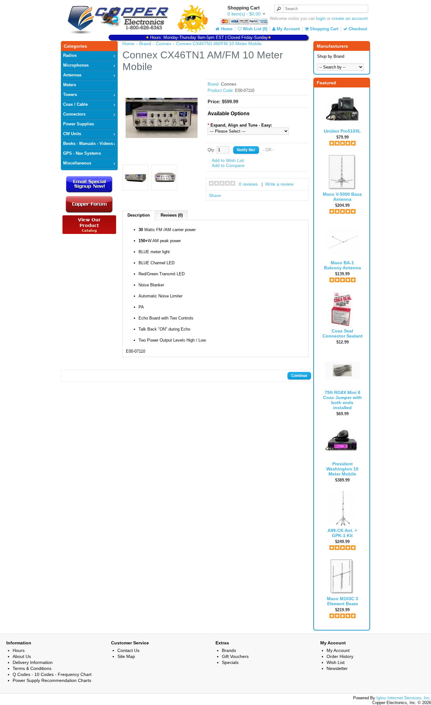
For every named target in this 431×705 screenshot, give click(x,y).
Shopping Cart (323, 29)
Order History (340, 656)
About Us (22, 656)
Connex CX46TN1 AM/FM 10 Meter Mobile (219, 43)
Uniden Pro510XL (342, 131)
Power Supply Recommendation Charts (52, 680)
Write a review (279, 184)
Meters (69, 84)
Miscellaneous (77, 163)
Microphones (76, 65)
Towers (70, 94)
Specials (230, 662)
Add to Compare (228, 165)
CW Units (72, 133)
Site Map (126, 656)
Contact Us (128, 650)
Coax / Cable (75, 104)
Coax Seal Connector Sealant (342, 333)
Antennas (72, 75)
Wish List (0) (254, 29)
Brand (145, 43)
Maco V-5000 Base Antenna (342, 197)
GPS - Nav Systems (82, 153)
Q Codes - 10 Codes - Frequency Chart (52, 674)
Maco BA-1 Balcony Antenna (342, 265)
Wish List (336, 662)
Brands (229, 650)
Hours (19, 650)
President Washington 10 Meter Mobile (342, 468)
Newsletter (337, 668)
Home (226, 29)
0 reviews (248, 184)
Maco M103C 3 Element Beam (342, 601)
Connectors (74, 114)
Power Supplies (78, 124)
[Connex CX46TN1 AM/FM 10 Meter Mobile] (162, 152)
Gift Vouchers (235, 656)
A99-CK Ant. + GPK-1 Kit (342, 533)
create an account (350, 18)
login (321, 18)
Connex (163, 43)
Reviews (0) (172, 215)
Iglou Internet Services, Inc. (403, 697)
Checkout (357, 29)
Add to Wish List (228, 160)
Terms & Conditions (32, 668)
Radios (70, 55)
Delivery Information (33, 662)
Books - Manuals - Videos (88, 143)
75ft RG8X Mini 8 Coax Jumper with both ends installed (342, 400)
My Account (287, 29)
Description (138, 215)
